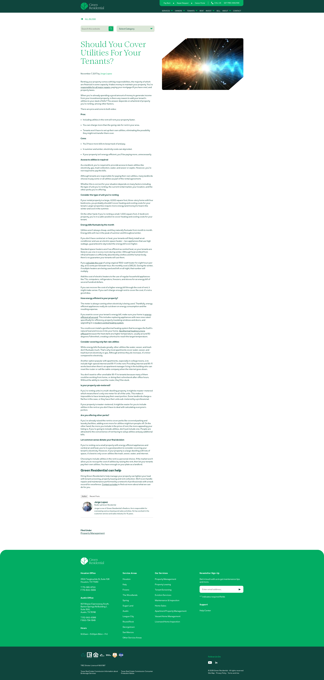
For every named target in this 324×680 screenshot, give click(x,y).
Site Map (211, 673)
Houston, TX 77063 (89, 582)
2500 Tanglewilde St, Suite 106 (95, 579)
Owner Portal (200, 3)
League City (128, 616)
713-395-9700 (89, 587)
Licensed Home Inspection (167, 621)
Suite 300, (85, 609)
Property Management (93, 533)
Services (166, 11)
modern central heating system (109, 323)
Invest (208, 11)
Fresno (126, 589)
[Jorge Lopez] (87, 511)
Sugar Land (128, 605)
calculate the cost (94, 262)
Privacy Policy (221, 673)
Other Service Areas (132, 637)
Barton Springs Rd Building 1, (94, 606)
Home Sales (160, 605)
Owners (178, 11)
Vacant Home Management (167, 616)
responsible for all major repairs (95, 87)
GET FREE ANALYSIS (231, 3)
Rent (202, 11)
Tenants (191, 11)
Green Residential (109, 505)
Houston (126, 579)
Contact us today (110, 484)
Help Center (205, 610)
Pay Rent (167, 3)
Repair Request (182, 3)
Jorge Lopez (106, 73)
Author (84, 496)
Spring (126, 600)
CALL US (217, 3)
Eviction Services (163, 595)
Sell (218, 11)
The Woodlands (130, 595)
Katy (125, 584)
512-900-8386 (89, 617)
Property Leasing (163, 584)
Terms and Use (233, 673)
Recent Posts (95, 496)
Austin (125, 611)
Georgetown (129, 627)
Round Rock (128, 621)
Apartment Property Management (170, 611)
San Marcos (128, 632)
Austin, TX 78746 (88, 612)
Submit (240, 589)
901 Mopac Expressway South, (95, 604)
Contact (237, 11)
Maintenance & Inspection (167, 600)
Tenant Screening (163, 589)
